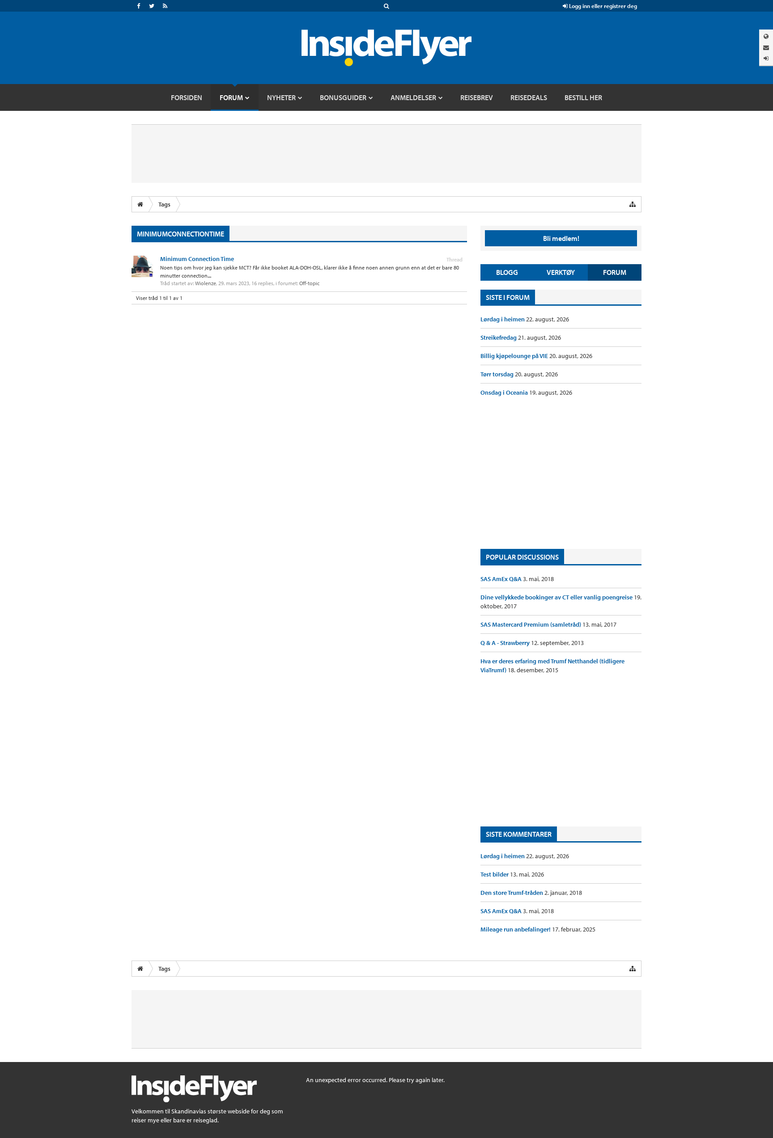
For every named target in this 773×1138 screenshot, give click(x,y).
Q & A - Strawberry (505, 643)
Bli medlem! (561, 238)
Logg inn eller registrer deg (602, 5)
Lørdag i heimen (503, 319)
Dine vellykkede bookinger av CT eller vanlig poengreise (557, 597)
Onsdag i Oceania (504, 392)
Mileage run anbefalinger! (516, 929)
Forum (614, 272)
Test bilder (495, 874)
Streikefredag (499, 337)
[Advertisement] (560, 472)
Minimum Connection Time (197, 259)
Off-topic (309, 283)
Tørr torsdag (497, 374)
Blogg (507, 272)
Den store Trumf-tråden (512, 893)
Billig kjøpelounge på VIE (514, 356)
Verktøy (561, 272)
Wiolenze (205, 283)
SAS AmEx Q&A (501, 579)
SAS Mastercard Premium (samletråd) (531, 624)
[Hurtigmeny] (632, 204)
